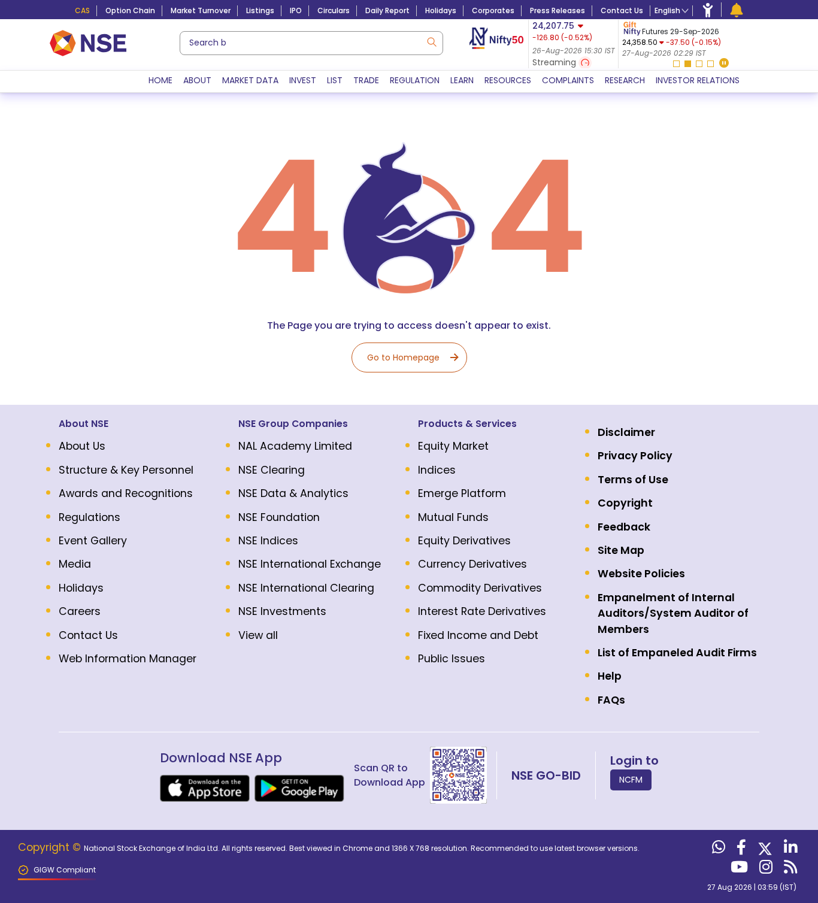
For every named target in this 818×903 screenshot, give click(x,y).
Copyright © (51, 847)
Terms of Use (633, 479)
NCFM (631, 780)
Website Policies (641, 573)
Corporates (493, 10)
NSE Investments (282, 611)
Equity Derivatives (464, 541)
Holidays (440, 10)
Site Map (621, 550)
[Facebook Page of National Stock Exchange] (740, 850)
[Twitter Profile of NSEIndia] (763, 850)
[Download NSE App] (205, 788)
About (197, 80)
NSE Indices (268, 541)
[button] (724, 64)
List (335, 80)
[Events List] (736, 9)
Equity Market (453, 446)
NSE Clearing (271, 470)
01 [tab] (676, 63)
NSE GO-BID (546, 775)
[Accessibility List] (708, 9)
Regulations (89, 517)
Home (160, 80)
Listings (260, 10)
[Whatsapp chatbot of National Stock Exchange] (717, 850)
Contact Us (622, 10)
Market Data (250, 80)
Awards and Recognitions (126, 493)
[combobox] (311, 43)
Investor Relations (698, 80)
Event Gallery (93, 541)
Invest (302, 80)
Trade (366, 80)
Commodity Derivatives (480, 588)
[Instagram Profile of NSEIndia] (764, 869)
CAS (82, 10)
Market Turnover (201, 10)
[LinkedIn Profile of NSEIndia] (789, 850)
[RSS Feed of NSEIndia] (789, 869)
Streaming (555, 62)
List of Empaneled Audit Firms (677, 653)
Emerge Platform (462, 493)
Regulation (415, 80)
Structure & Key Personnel (126, 470)
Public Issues (451, 659)
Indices (437, 470)
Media (75, 564)
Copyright (625, 503)
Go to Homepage (403, 357)
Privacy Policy (635, 456)
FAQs (611, 700)
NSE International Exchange (309, 564)
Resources (507, 80)
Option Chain (130, 10)
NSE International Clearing (306, 588)
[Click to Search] (431, 41)
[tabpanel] (692, 39)
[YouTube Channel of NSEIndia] (738, 869)
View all (258, 635)
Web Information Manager (127, 659)
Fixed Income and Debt (478, 635)
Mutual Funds (453, 517)
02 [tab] (687, 63)
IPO (296, 10)
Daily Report (387, 10)
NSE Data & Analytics (293, 493)
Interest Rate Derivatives (482, 611)
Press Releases (557, 10)
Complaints (568, 80)
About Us (82, 446)
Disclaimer (626, 432)
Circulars (333, 10)
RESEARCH (625, 80)
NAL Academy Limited (295, 446)
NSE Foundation (279, 517)
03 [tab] (699, 63)
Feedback (624, 527)
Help (610, 676)
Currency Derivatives (472, 564)
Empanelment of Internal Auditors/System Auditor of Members (673, 613)
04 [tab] (710, 63)
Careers (80, 611)
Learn (462, 80)
